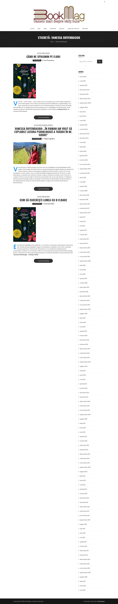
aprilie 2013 (83, 436)
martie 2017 (83, 235)
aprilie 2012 (83, 489)
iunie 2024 (83, 116)
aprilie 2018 (83, 186)
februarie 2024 (84, 134)
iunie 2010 (83, 586)
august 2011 (83, 524)
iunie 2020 (83, 151)
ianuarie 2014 (84, 397)
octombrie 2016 (85, 257)
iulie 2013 (82, 423)
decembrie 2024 (85, 99)
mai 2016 (82, 274)
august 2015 (83, 314)
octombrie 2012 (85, 463)
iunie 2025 (83, 77)
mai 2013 (82, 432)
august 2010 (83, 577)
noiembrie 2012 (85, 458)
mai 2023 (83, 142)
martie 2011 (83, 546)
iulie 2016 (82, 265)
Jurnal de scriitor (73, 28)
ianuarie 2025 (84, 94)
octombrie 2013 (85, 410)
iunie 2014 (83, 375)
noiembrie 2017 (85, 208)
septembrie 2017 (85, 213)
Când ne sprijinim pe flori (43, 56)
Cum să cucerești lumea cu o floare (43, 200)
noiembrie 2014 (85, 353)
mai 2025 (83, 81)
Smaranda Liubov (49, 204)
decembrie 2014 (85, 349)
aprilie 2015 (83, 331)
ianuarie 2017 (84, 243)
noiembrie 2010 (85, 564)
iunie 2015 (83, 322)
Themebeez (101, 601)
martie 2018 (83, 191)
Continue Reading (43, 117)
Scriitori (50, 125)
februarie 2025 (84, 90)
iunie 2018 (83, 178)
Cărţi (45, 28)
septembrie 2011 (85, 520)
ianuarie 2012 (84, 502)
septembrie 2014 (85, 362)
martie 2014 (83, 388)
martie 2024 (84, 129)
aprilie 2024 (83, 125)
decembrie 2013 (85, 401)
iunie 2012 (83, 480)
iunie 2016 (83, 270)
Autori (39, 53)
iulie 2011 (82, 529)
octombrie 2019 (85, 164)
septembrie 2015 (85, 309)
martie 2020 (84, 160)
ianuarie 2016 (84, 292)
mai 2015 (82, 327)
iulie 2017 (82, 217)
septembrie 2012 (85, 467)
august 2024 (84, 107)
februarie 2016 (84, 287)
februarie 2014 (84, 393)
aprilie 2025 (83, 85)
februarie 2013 (84, 445)
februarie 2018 (84, 195)
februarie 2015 (84, 340)
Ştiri (38, 28)
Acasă (32, 28)
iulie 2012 (82, 476)
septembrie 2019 (85, 169)
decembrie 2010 (85, 559)
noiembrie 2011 (84, 511)
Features (85, 28)
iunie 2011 (83, 533)
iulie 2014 (83, 371)
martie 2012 (83, 494)
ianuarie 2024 (84, 138)
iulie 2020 (83, 147)
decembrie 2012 (85, 454)
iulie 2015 (82, 318)
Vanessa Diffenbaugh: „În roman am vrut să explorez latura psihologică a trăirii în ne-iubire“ (43, 131)
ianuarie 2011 (84, 555)
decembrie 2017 (85, 204)
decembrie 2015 (85, 296)
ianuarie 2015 (84, 344)
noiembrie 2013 (85, 406)
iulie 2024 (83, 112)
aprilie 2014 (83, 384)
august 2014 (83, 366)
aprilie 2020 (83, 156)
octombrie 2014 (85, 357)
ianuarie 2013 (84, 450)
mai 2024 (83, 120)
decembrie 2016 (85, 248)
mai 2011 (82, 537)
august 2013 (83, 419)
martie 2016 (83, 283)
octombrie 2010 (85, 568)
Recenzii (61, 28)
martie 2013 (83, 441)
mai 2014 (82, 379)
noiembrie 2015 (85, 300)
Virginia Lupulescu (49, 139)
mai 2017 (82, 226)
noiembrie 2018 (85, 173)
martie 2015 (83, 336)
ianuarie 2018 (84, 199)
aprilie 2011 (83, 542)
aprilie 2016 (83, 278)
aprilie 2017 (83, 230)
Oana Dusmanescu (49, 60)
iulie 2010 (82, 581)
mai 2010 (82, 590)
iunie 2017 (83, 221)
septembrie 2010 (85, 573)
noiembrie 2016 (85, 252)
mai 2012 (82, 485)
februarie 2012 (84, 498)
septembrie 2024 (85, 103)
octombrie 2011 (85, 515)
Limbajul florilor (62, 109)
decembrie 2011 (85, 507)
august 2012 (83, 472)
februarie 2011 (84, 551)
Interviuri (53, 28)
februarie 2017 (84, 239)
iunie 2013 (83, 428)
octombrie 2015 (85, 305)
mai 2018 (82, 182)
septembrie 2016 (85, 261)
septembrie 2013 (85, 415)
